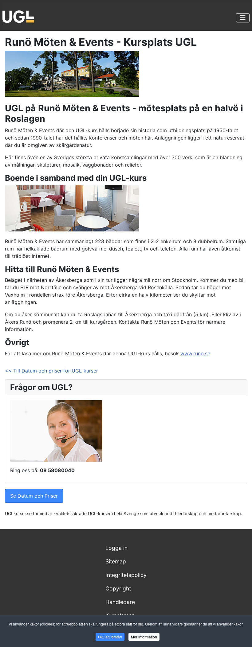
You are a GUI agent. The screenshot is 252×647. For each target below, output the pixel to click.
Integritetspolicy (126, 575)
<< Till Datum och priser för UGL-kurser (51, 371)
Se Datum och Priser (34, 496)
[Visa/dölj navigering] (243, 17)
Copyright (118, 588)
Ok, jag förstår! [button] (110, 636)
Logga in (116, 548)
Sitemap (115, 561)
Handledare (120, 602)
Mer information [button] (144, 636)
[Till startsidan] (18, 16)
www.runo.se (195, 353)
